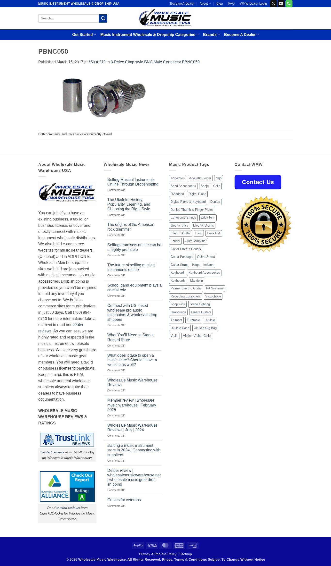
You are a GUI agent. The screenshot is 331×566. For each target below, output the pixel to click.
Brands (210, 35)
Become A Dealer (182, 3)
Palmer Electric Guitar (186, 288)
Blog (219, 3)
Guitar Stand (206, 257)
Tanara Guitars (201, 312)
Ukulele (210, 320)
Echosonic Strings (183, 217)
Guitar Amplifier (195, 241)
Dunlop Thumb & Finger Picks (192, 209)
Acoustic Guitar (200, 178)
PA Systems (215, 288)
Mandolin (196, 280)
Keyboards (178, 280)
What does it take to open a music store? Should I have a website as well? (132, 360)
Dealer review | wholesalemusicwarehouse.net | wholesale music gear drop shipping (134, 477)
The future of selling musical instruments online (131, 267)
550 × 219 (97, 62)
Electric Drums (203, 225)
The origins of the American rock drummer (130, 226)
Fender (175, 241)
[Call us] (288, 3)
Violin (174, 336)
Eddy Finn (208, 217)
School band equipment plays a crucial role (134, 287)
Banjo (205, 186)
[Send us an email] (281, 3)
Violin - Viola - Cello (197, 336)
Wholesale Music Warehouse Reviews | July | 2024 (132, 427)
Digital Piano (197, 194)
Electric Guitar (181, 233)
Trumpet (176, 320)
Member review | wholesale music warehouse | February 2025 (131, 405)
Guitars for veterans (124, 500)
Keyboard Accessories (204, 272)
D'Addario (177, 194)
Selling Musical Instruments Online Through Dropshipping (132, 181)
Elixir (198, 233)
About (204, 3)
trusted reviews (68, 508)
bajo (218, 178)
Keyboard (177, 272)
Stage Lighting (200, 304)
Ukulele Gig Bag (205, 328)
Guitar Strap (179, 265)
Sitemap (185, 554)
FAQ (231, 3)
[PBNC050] (105, 97)
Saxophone (213, 296)
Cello (216, 186)
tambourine (178, 312)
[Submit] (103, 18)
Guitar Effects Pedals (186, 249)
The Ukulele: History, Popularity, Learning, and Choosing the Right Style (128, 204)
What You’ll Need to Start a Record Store (130, 337)
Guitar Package (181, 257)
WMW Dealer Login (253, 3)
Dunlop (215, 201)
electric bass (180, 225)
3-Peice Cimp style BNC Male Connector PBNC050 (155, 62)
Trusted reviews (52, 452)
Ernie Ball (214, 233)
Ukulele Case (180, 328)
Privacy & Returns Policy (157, 554)
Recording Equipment (186, 296)
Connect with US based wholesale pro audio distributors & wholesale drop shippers (132, 313)
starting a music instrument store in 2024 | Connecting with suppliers (133, 450)
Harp (195, 265)
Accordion (178, 178)
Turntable (193, 320)
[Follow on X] (273, 3)
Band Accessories (183, 186)
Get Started (82, 35)
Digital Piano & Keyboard (188, 201)
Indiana (208, 265)
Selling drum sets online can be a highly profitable (134, 247)
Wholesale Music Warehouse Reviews (132, 382)
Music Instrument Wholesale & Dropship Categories (147, 35)
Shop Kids (178, 304)
